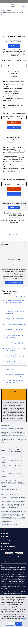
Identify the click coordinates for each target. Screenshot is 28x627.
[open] (3, 6)
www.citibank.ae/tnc (10, 514)
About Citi (6, 549)
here (5, 489)
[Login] (24, 5)
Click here (3, 428)
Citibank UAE (4, 1)
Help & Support (7, 540)
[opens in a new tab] (14, 77)
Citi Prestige (14, 138)
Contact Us (6, 543)
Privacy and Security (9, 546)
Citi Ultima (14, 71)
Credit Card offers (14, 234)
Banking (5, 533)
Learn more (12, 127)
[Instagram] (12, 556)
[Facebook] (10, 556)
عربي (25, 1)
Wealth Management (9, 537)
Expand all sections (21, 296)
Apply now (12, 122)
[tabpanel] (14, 133)
